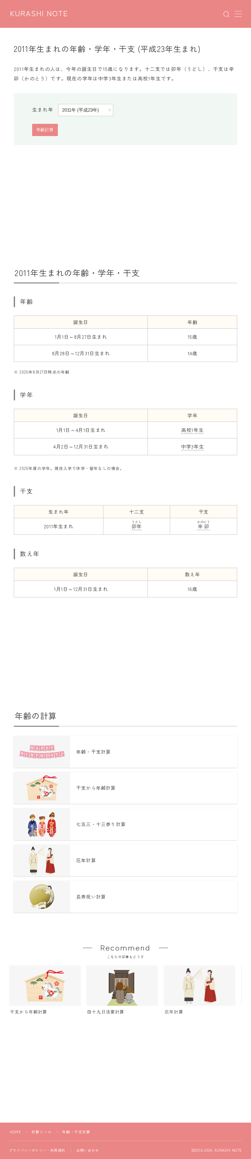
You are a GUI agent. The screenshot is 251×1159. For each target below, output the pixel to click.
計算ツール (42, 1131)
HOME (15, 1131)
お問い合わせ (88, 1150)
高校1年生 (192, 430)
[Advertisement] (125, 206)
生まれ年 (42, 109)
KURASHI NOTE (39, 13)
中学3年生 (192, 446)
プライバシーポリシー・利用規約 (37, 1150)
